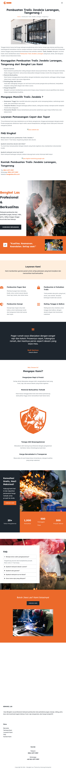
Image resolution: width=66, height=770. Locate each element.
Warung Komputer (45, 767)
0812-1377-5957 (8, 170)
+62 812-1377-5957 (33, 759)
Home (19, 16)
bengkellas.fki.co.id (12, 174)
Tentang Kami (7, 730)
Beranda (6, 728)
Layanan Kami (7, 732)
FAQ (4, 734)
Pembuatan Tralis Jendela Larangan (31, 53)
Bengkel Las (30, 767)
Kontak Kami (7, 736)
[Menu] (62, 3)
